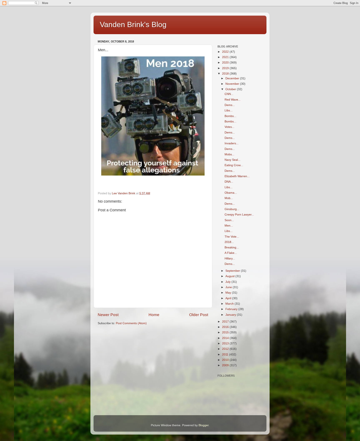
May (228, 292)
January (231, 314)
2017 (226, 321)
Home (154, 315)
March (230, 303)
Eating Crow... (234, 165)
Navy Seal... (232, 159)
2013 (226, 343)
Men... (229, 225)
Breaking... (232, 247)
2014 (226, 338)
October (231, 89)
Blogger (204, 425)
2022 (226, 51)
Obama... (231, 192)
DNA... (229, 181)
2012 (226, 348)
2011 (225, 354)
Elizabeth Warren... (237, 176)
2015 (226, 332)
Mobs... (229, 154)
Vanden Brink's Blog (133, 24)
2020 (226, 62)
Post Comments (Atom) (131, 323)
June (229, 287)
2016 (226, 327)
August (230, 276)
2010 (226, 359)
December (232, 78)
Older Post (198, 315)
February (231, 309)
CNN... (229, 94)
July (228, 281)
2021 (226, 57)
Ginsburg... (232, 209)
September (233, 270)
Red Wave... (233, 99)
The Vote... (232, 236)
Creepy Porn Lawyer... (239, 214)
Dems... (230, 105)
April (228, 298)
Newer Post (108, 315)
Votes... (229, 126)
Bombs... (230, 116)
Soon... (229, 220)
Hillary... (230, 258)
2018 (226, 73)
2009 (226, 365)
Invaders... (232, 143)
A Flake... (231, 252)
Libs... (228, 110)
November (232, 83)
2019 (226, 68)
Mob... (229, 198)
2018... (229, 242)
